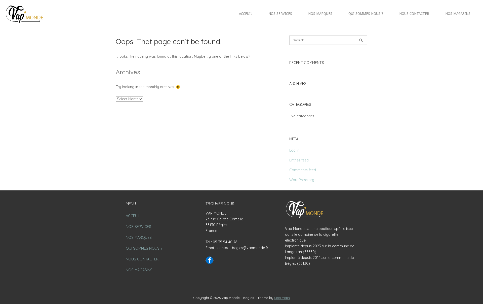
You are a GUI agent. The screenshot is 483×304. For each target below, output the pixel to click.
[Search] (361, 40)
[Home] (25, 13)
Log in (294, 150)
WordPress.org (301, 180)
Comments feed (302, 170)
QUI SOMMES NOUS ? (365, 14)
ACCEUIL (245, 14)
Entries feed (299, 160)
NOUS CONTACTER (414, 14)
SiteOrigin (282, 298)
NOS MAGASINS (457, 14)
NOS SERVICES (280, 14)
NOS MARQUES (320, 14)
